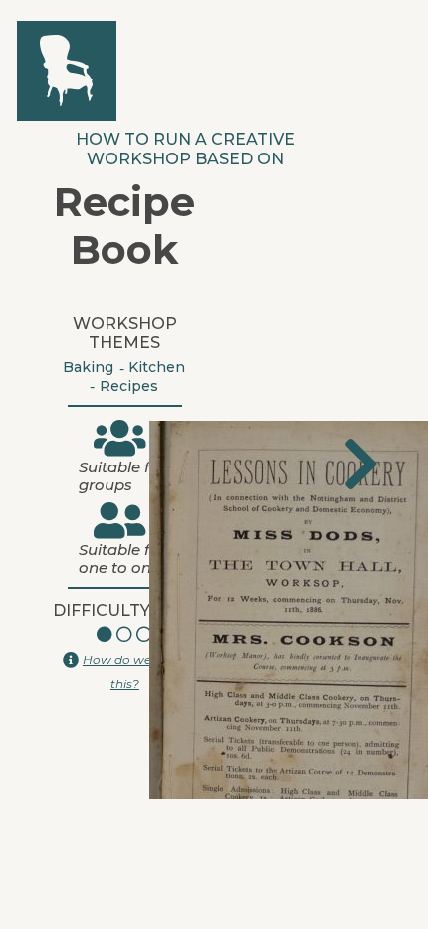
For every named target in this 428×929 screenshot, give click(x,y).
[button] (361, 464)
